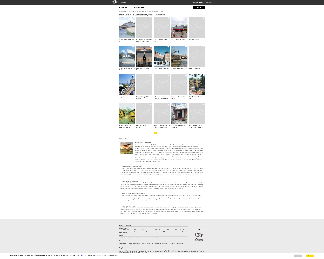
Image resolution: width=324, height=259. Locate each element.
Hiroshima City (131, 238)
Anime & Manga (127, 229)
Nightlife (147, 231)
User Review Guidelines (193, 251)
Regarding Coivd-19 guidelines (171, 250)
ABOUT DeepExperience (157, 250)
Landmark (121, 231)
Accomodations (136, 250)
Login (142, 250)
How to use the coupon (193, 250)
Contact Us (147, 250)
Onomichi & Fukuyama (146, 238)
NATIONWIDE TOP (199, 239)
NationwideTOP (122, 11)
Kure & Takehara (157, 238)
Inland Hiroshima (123, 238)
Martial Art (137, 231)
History (181, 229)
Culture (165, 229)
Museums (131, 231)
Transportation (122, 244)
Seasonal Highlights (179, 231)
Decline (298, 256)
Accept (310, 256)
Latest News (141, 251)
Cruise (160, 229)
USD (201, 2)
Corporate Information (132, 251)
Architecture (129, 244)
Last (168, 133)
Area (143, 243)
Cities (156, 229)
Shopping (161, 231)
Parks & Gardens (154, 231)
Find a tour (129, 250)
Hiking (176, 229)
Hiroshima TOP (132, 11)
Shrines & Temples (169, 231)
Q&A (146, 251)
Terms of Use (167, 251)
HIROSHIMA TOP (199, 240)
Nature (142, 231)
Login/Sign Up (208, 2)
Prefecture (195, 2)
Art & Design (135, 229)
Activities (121, 229)
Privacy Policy (174, 251)
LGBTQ (126, 231)
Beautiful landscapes (144, 229)
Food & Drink (171, 229)
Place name (172, 243)
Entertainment (158, 243)
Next (163, 133)
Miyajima (138, 238)
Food (152, 243)
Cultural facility (179, 243)
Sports (125, 232)
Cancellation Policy (182, 251)
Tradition (121, 232)
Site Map (150, 251)
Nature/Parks (165, 243)
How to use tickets (183, 250)
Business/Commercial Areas (134, 243)
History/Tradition (122, 243)
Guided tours (123, 2)
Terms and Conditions (158, 251)
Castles (152, 229)
